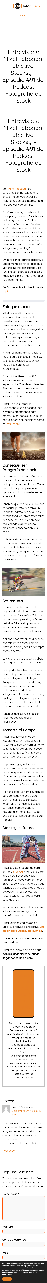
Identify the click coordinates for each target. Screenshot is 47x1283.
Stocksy (18, 871)
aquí (5, 291)
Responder (9, 1150)
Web (5, 1252)
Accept (7, 1279)
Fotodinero (26, 6)
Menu (22, 16)
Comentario (10, 1194)
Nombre (8, 1226)
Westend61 (13, 423)
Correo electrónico (15, 1239)
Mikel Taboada (17, 188)
